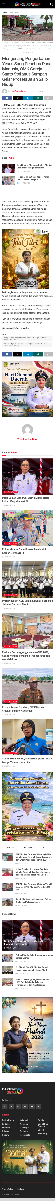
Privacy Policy (7, 1189)
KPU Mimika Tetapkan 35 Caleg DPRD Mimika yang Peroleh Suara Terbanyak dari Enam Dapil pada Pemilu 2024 (34, 857)
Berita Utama (14, 13)
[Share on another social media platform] (48, 98)
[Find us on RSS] (38, 1106)
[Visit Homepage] (27, 4)
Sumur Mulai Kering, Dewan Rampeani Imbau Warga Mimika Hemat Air (27, 760)
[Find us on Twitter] (11, 1106)
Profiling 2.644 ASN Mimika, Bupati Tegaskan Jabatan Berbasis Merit (27, 602)
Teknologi (42, 1133)
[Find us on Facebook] (4, 1106)
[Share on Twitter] (18, 98)
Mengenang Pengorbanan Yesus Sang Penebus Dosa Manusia (25, 339)
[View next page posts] (30, 192)
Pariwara (24, 1131)
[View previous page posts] (25, 192)
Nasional (24, 1124)
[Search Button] (51, 4)
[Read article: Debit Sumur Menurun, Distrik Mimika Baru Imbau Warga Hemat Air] (8, 168)
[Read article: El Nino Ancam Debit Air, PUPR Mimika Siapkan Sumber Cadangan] (27, 686)
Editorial (6, 1124)
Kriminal (24, 1120)
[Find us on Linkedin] (25, 1106)
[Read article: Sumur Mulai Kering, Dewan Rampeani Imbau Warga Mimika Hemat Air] (27, 737)
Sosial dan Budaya (43, 1125)
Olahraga (24, 1127)
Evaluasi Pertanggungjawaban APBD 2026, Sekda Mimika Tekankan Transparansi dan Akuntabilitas (26, 656)
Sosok (41, 1130)
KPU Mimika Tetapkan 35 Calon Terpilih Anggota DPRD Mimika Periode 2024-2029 (34, 887)
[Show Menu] (3, 4)
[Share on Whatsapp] (38, 98)
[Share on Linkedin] (28, 98)
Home (4, 13)
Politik (41, 1120)
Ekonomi (6, 1127)
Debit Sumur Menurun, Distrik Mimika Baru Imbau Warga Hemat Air (34, 166)
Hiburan (5, 1131)
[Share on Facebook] (7, 98)
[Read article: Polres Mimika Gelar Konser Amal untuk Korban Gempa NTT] (8, 180)
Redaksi (20, 1189)
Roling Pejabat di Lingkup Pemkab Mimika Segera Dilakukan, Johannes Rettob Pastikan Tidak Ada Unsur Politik (33, 872)
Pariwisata (25, 1135)
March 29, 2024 (37, 91)
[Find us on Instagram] (18, 1106)
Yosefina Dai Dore (19, 91)
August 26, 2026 (24, 171)
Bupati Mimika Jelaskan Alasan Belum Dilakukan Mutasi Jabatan (33, 900)
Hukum (5, 1135)
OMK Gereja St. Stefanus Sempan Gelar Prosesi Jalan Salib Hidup (25, 344)
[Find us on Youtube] (32, 1106)
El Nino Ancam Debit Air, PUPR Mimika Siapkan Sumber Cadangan (23, 709)
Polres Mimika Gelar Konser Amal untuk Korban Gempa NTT (33, 178)
